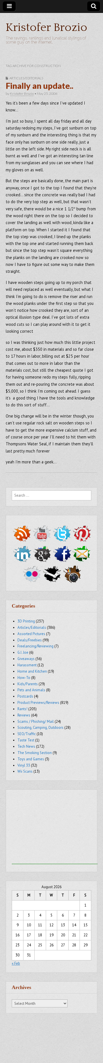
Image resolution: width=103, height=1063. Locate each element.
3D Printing (26, 621)
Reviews (23, 715)
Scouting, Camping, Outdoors (40, 727)
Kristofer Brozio (46, 27)
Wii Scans (25, 771)
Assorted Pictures (31, 633)
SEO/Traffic (26, 733)
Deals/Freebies (29, 640)
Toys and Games (30, 759)
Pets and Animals (31, 690)
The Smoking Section (34, 752)
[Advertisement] (55, 828)
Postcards (25, 696)
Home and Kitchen (32, 671)
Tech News (26, 746)
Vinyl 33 (23, 765)
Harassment (27, 665)
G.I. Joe (22, 652)
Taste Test (25, 740)
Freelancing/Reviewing (35, 646)
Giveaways (26, 658)
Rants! (22, 708)
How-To (23, 677)
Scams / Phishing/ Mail (35, 721)
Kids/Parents (27, 684)
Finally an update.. (39, 86)
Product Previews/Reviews (38, 702)
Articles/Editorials (26, 78)
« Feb (16, 963)
